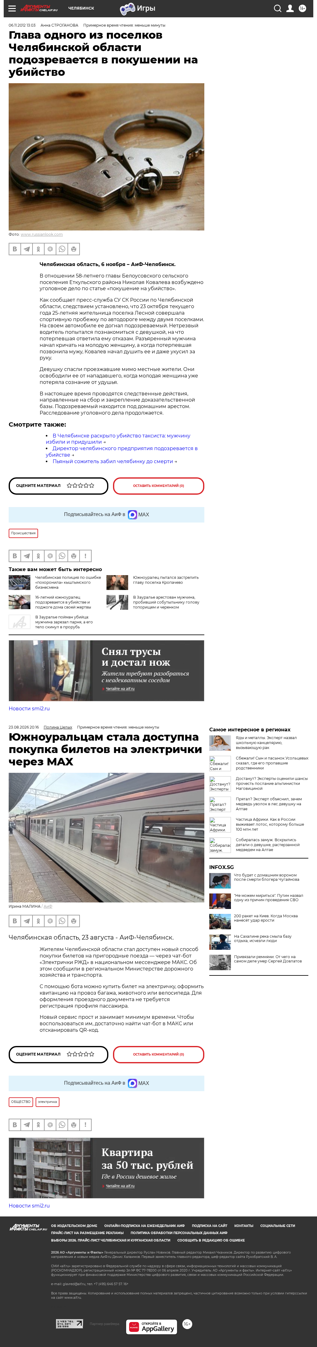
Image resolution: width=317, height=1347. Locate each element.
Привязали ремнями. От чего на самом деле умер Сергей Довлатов (268, 959)
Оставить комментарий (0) (158, 486)
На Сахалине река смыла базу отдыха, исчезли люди (263, 938)
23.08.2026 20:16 (24, 727)
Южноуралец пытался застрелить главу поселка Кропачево (166, 580)
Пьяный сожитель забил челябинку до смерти (113, 461)
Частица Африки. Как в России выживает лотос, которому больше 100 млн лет (270, 824)
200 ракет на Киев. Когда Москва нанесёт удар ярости (266, 918)
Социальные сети (277, 1226)
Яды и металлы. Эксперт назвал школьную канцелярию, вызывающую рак (266, 742)
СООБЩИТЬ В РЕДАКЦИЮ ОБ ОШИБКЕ (211, 1240)
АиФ (48, 906)
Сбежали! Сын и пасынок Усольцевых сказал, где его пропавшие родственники (272, 763)
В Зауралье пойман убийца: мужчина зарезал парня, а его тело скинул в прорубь (64, 622)
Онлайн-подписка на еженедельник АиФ (144, 1226)
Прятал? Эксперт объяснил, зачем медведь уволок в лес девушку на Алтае (269, 804)
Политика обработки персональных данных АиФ (179, 1233)
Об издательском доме (74, 1226)
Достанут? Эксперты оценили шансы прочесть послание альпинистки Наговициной (272, 783)
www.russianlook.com (42, 234)
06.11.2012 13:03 (22, 25)
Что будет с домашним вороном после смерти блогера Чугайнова (266, 877)
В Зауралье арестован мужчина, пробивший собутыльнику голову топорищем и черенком (166, 602)
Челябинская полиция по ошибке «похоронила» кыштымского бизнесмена (68, 582)
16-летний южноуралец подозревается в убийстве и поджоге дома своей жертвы (63, 602)
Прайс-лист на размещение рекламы (87, 1233)
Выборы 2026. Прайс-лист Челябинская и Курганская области (110, 1240)
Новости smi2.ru (29, 709)
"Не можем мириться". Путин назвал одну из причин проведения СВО (268, 897)
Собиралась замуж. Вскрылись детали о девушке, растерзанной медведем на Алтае (268, 844)
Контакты (243, 1226)
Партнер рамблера (104, 1324)
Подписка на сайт (209, 1226)
